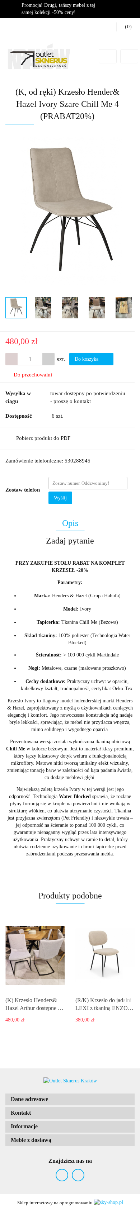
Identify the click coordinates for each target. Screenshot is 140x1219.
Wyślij (60, 498)
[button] (70, 1099)
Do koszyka (87, 359)
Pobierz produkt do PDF (43, 438)
